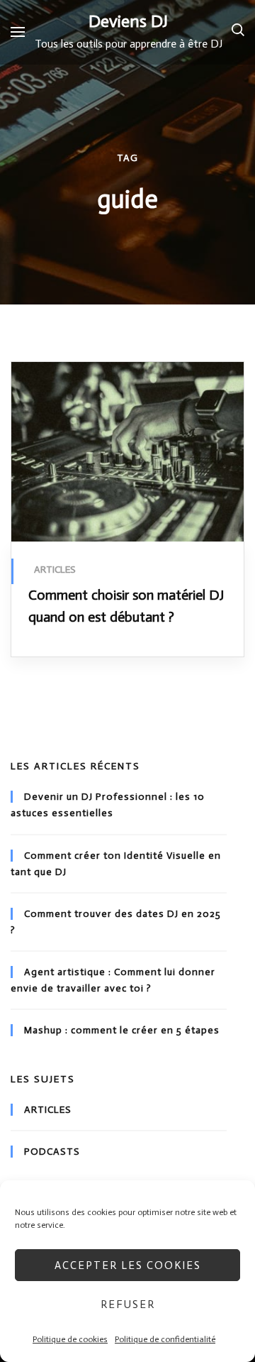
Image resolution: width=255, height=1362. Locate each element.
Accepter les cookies (128, 1265)
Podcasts (52, 1152)
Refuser (128, 1304)
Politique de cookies (70, 1339)
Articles (55, 570)
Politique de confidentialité (165, 1339)
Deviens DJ (128, 21)
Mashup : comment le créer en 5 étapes (122, 1030)
